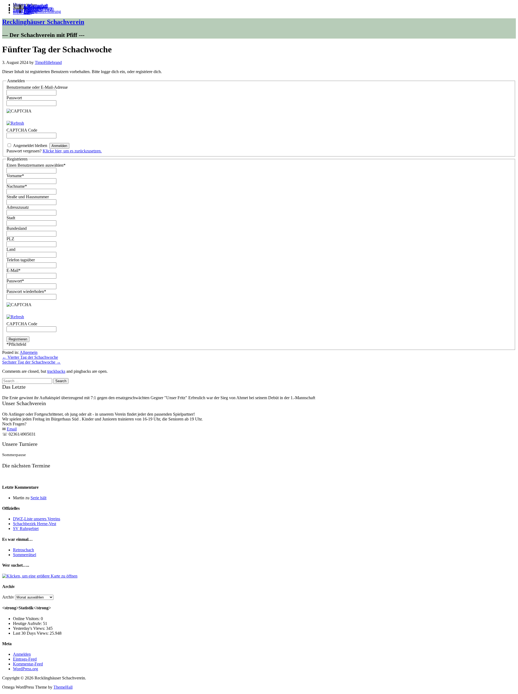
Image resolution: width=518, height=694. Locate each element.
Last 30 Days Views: (31, 633)
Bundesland (16, 228)
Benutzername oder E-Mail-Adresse (37, 87)
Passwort (14, 97)
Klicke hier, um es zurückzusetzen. (72, 151)
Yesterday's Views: (29, 628)
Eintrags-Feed (25, 659)
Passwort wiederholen (26, 291)
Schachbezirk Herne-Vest (34, 523)
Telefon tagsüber (20, 260)
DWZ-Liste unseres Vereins (36, 519)
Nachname (16, 186)
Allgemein (29, 352)
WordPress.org (25, 668)
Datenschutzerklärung (42, 11)
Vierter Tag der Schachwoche (30, 357)
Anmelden (22, 654)
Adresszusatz (17, 207)
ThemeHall (63, 687)
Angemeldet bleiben (30, 145)
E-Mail (13, 270)
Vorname (15, 175)
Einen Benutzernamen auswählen (36, 165)
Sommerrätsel (24, 554)
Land (10, 249)
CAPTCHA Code (21, 324)
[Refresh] (15, 123)
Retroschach (23, 550)
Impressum (22, 12)
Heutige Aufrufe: (28, 623)
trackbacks (56, 371)
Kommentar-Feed (28, 664)
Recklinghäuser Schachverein (43, 21)
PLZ (10, 239)
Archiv (8, 597)
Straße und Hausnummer (27, 196)
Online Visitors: (27, 618)
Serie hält (38, 497)
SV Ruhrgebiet (26, 528)
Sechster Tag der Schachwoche (31, 362)
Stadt (10, 218)
